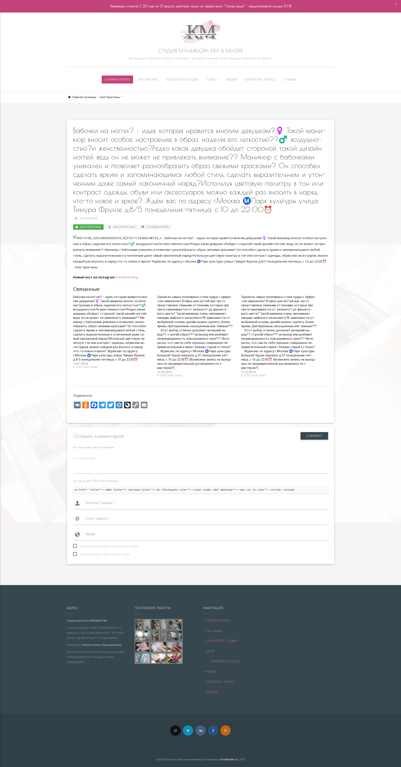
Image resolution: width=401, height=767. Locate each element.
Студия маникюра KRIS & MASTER (200, 51)
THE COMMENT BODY (84, 458)
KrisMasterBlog (126, 277)
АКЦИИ (232, 79)
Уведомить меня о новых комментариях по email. (109, 546)
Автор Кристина (124, 227)
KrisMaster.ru (229, 759)
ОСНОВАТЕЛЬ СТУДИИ (182, 79)
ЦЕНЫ (211, 79)
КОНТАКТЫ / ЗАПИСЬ (260, 79)
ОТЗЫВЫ (290, 79)
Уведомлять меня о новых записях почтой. (105, 554)
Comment (314, 436)
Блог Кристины (110, 97)
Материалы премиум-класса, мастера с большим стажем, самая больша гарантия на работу (200, 58)
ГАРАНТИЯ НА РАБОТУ (225, 661)
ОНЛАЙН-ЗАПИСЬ (117, 79)
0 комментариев (158, 227)
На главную (147, 79)
